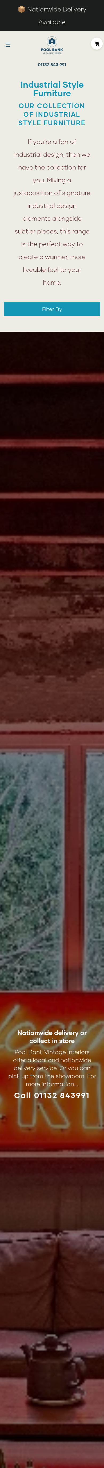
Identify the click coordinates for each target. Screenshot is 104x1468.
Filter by (52, 309)
